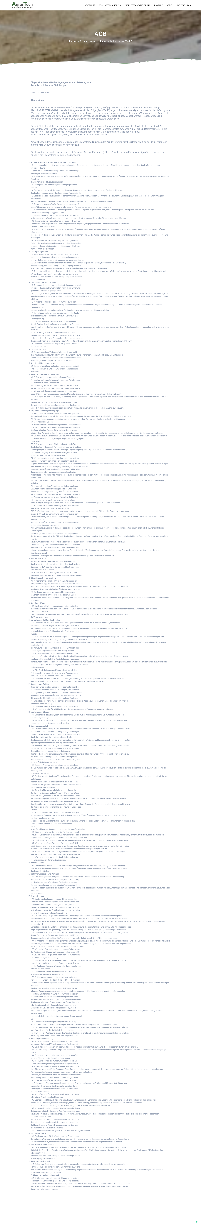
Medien (170, 5)
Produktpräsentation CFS (137, 5)
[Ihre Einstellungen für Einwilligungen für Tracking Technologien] (197, 1222)
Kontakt (158, 5)
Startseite (90, 5)
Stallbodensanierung (110, 5)
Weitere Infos (184, 5)
